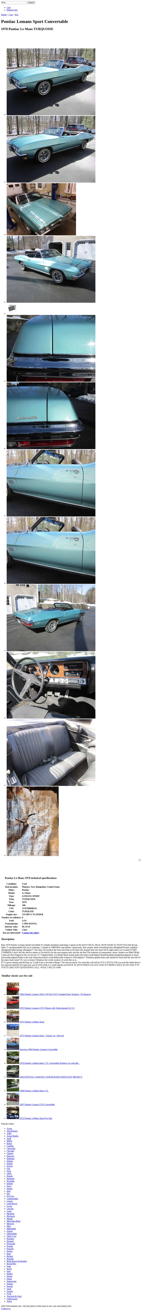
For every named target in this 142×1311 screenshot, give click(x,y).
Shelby (10, 1274)
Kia (8, 1193)
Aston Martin (12, 1136)
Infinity (10, 1183)
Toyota (10, 1291)
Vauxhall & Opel (14, 1296)
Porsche (10, 1249)
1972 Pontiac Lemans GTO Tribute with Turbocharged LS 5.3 (46, 1008)
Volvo (9, 1301)
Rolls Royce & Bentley (17, 1261)
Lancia (10, 1201)
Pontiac (10, 1246)
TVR (9, 1294)
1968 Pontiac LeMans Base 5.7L (34, 1091)
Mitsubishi (11, 1228)
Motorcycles (12, 10)
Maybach (11, 1216)
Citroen (10, 1153)
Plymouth (11, 1244)
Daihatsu (10, 1158)
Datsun (10, 1161)
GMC (9, 1173)
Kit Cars (10, 1196)
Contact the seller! (30, 933)
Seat (8, 1271)
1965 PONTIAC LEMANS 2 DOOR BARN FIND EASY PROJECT (50, 1077)
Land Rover (12, 1203)
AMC (9, 1133)
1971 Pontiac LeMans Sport (31, 1022)
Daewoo (10, 1156)
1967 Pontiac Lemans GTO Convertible (37, 1104)
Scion (9, 1269)
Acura (9, 1128)
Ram (9, 1254)
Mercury (10, 1223)
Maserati (10, 1213)
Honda (10, 1176)
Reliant (10, 1256)
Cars (9, 7)
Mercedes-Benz (13, 1221)
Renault (10, 1259)
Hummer (10, 1178)
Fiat (8, 1168)
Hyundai (10, 1181)
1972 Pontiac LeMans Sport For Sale (35, 1118)
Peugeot (10, 1241)
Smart (9, 1279)
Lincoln (10, 1208)
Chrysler (10, 1151)
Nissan (10, 1231)
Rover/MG (11, 1264)
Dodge (10, 1163)
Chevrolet (11, 1148)
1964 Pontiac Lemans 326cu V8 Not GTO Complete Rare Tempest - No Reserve (55, 994)
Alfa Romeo (12, 1131)
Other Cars (11, 1236)
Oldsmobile (12, 1234)
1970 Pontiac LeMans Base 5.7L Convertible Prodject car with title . (49, 1063)
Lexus (9, 1206)
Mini (9, 1226)
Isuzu (9, 1186)
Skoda (9, 1276)
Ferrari (9, 1166)
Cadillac (10, 1146)
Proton (9, 1251)
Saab (9, 1266)
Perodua (10, 1239)
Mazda (10, 1218)
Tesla (9, 1289)
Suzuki (10, 1286)
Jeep (9, 1191)
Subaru (10, 1284)
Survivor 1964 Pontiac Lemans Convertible (38, 1049)
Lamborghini (12, 1198)
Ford (9, 1171)
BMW (9, 1141)
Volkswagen (12, 1299)
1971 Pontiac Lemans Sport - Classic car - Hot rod (41, 1035)
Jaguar (9, 1188)
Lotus (9, 1211)
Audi (9, 1138)
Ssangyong (11, 1281)
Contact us (5, 1308)
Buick (9, 1143)
